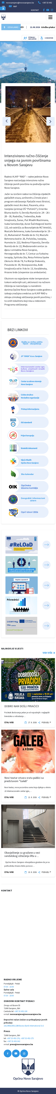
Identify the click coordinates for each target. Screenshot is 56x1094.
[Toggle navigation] (50, 17)
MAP (15, 6)
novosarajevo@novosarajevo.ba (25, 1014)
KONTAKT (35, 10)
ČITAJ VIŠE (9, 722)
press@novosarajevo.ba (21, 1044)
